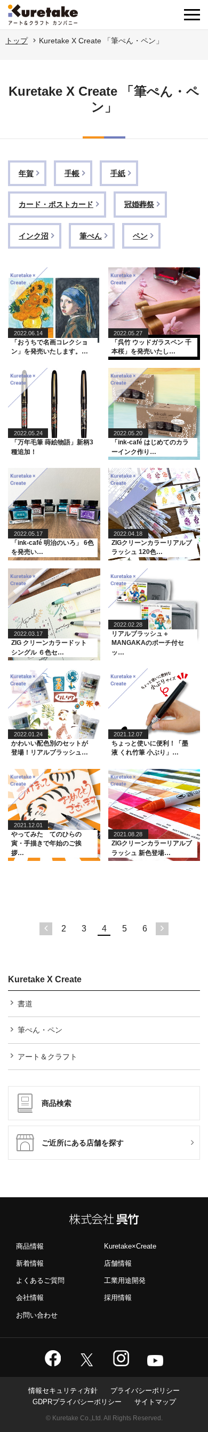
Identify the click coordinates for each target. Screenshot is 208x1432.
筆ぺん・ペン (40, 1030)
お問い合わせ (37, 1315)
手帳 (72, 173)
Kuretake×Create (130, 1246)
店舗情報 (118, 1263)
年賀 (26, 173)
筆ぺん (90, 236)
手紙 (117, 173)
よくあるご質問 (40, 1280)
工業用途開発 (125, 1280)
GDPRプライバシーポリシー (77, 1402)
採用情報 (118, 1298)
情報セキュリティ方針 (63, 1391)
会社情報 (30, 1298)
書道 (25, 1003)
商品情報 (30, 1246)
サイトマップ (155, 1402)
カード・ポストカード (56, 204)
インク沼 (34, 236)
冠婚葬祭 (139, 204)
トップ (16, 40)
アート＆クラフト (47, 1056)
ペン (140, 236)
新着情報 (30, 1263)
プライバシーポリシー (145, 1391)
